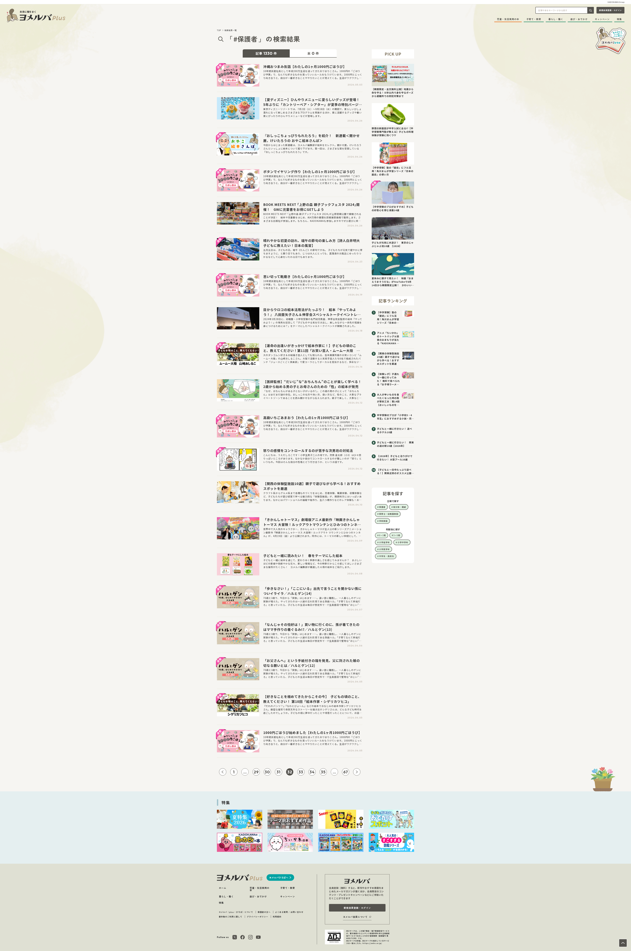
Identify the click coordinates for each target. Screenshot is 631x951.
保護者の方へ (264, 912)
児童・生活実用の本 (508, 19)
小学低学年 (384, 542)
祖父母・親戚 (399, 507)
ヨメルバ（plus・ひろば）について (236, 912)
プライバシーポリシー (257, 916)
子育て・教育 (533, 19)
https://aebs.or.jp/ (372, 943)
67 (345, 771)
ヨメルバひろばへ (278, 877)
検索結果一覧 (230, 30)
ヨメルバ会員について (355, 916)
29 (256, 771)
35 (323, 771)
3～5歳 (397, 535)
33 (301, 771)
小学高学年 (384, 549)
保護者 (382, 507)
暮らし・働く (555, 19)
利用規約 (277, 916)
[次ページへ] (356, 772)
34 (312, 771)
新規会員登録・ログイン (610, 10)
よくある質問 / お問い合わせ (289, 912)
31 (278, 771)
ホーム (222, 887)
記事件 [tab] (266, 53)
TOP (219, 30)
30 (267, 771)
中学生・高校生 (386, 556)
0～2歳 (382, 535)
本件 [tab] (313, 53)
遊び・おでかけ (579, 19)
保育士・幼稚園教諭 (388, 513)
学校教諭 (383, 520)
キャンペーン (602, 19)
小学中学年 (402, 542)
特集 (619, 19)
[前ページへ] (222, 772)
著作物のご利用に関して (230, 916)
